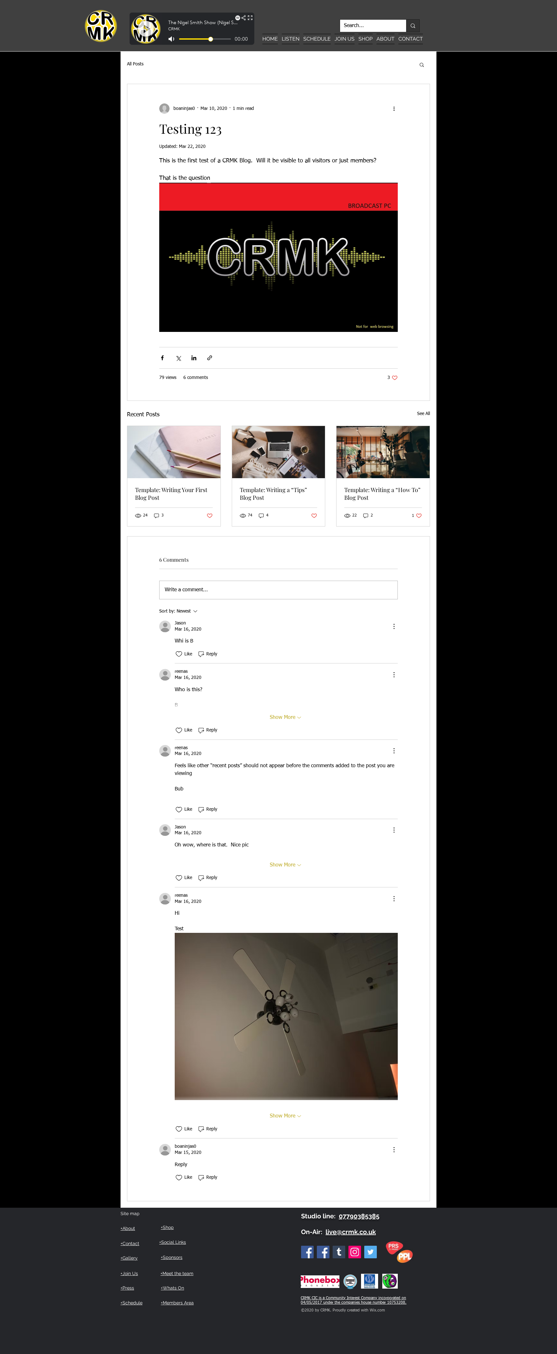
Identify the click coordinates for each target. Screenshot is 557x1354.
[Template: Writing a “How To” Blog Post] (383, 452)
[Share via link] (210, 358)
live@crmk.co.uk (351, 1232)
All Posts (135, 64)
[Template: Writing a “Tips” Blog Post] (278, 452)
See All (423, 413)
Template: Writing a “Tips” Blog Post (273, 493)
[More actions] (394, 108)
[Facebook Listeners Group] (323, 1252)
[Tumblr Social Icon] (339, 1252)
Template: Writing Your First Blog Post (171, 493)
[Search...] (412, 26)
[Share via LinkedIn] (194, 358)
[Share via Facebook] (162, 358)
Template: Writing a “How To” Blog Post (382, 493)
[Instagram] (354, 1252)
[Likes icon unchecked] (179, 654)
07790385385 (359, 1216)
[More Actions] (394, 626)
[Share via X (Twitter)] (178, 358)
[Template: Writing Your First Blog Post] (173, 452)
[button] (422, 64)
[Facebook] (307, 1252)
